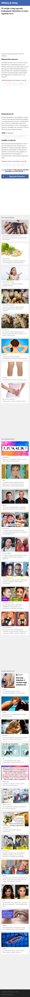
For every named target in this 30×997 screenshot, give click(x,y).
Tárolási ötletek (6, 804)
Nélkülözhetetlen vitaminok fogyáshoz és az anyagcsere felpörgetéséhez (14, 261)
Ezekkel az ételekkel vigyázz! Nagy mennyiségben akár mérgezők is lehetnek (13, 308)
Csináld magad (6, 235)
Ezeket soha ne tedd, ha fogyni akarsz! (14, 401)
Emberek (4, 505)
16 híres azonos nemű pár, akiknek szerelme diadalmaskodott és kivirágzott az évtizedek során (14, 532)
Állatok (4, 689)
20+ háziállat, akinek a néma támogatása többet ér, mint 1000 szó (13, 692)
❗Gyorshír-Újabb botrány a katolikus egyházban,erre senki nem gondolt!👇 (14, 508)
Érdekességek (5, 457)
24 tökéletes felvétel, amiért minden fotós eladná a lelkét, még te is (13, 951)
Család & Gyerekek (6, 553)
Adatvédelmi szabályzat (7, 994)
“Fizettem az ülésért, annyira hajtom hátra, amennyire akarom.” (13, 784)
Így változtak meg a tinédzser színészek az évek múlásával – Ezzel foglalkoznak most (14, 904)
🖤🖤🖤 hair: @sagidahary (8, 133)
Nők (3, 758)
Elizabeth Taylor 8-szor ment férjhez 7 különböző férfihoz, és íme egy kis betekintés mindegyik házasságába (14, 854)
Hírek (3, 480)
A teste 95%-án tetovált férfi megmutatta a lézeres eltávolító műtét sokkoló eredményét (14, 581)
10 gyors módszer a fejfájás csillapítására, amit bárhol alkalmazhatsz (15, 357)
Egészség (12, 281)
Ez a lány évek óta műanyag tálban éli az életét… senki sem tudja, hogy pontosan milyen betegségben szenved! (14, 879)
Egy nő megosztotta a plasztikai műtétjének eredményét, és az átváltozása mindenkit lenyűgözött (12, 606)
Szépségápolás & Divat (15, 235)
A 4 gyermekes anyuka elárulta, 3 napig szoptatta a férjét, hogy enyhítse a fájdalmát (14, 557)
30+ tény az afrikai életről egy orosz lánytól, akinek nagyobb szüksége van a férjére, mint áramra (14, 333)
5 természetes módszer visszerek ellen (14, 380)
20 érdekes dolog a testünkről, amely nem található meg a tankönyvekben (13, 928)
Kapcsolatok (5, 329)
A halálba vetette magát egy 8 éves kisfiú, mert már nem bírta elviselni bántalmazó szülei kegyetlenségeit (13, 484)
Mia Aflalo (4, 83)
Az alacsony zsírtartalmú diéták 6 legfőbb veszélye (12, 285)
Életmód (4, 948)
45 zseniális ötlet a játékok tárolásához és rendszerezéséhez (14, 807)
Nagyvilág (4, 735)
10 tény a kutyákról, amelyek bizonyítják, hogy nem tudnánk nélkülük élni (14, 738)
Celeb (3, 900)
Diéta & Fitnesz (5, 258)
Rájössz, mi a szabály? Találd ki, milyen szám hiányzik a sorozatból (14, 460)
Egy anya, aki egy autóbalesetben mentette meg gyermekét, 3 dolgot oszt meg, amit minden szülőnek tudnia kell (14, 631)
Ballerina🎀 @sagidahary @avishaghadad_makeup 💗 (14, 80)
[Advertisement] (15, 34)
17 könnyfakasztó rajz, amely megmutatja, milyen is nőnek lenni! (13, 761)
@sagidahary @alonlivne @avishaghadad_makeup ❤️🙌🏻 (14, 161)
